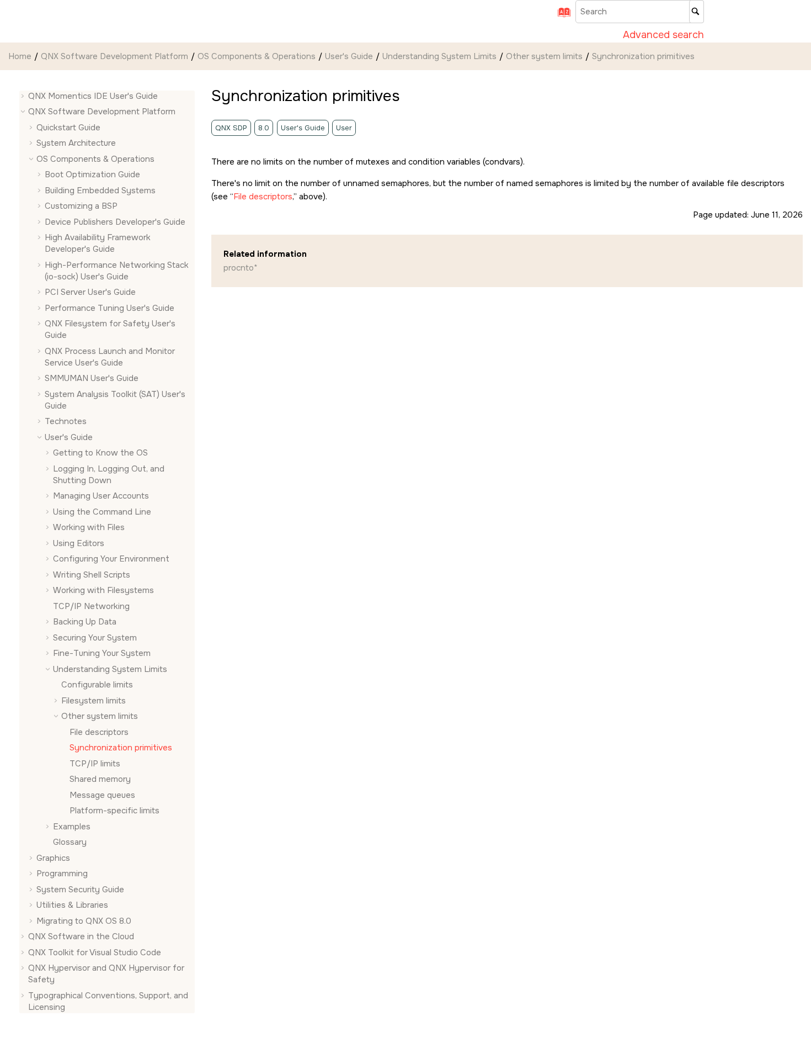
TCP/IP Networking (91, 606)
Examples (71, 826)
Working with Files (89, 527)
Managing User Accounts (101, 496)
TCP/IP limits (95, 763)
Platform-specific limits (114, 811)
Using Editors (78, 543)
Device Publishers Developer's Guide (115, 221)
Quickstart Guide (68, 127)
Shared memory (100, 779)
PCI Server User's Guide (90, 292)
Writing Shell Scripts (91, 574)
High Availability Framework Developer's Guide (98, 243)
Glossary (70, 842)
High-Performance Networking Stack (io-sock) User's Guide (117, 271)
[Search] (696, 11)
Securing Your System (95, 637)
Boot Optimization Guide (92, 175)
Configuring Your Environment (111, 559)
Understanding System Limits (439, 56)
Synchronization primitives (643, 56)
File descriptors (99, 732)
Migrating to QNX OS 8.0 (83, 921)
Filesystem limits (93, 700)
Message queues (102, 795)
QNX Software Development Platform (114, 56)
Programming (62, 874)
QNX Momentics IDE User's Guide (93, 96)
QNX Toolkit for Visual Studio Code (94, 952)
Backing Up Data (84, 622)
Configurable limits (97, 685)
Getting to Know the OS (100, 453)
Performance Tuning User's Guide (109, 308)
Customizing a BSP (81, 206)
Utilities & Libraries (72, 905)
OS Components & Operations (257, 56)
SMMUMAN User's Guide (91, 378)
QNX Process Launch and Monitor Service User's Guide (110, 357)
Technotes (66, 421)
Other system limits (544, 56)
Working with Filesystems (103, 590)
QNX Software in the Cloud (81, 937)
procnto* (240, 267)
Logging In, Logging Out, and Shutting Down (108, 474)
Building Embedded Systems (100, 190)
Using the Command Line (102, 511)
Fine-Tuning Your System (102, 653)
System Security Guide (80, 889)
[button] (23, 96)
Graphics (53, 858)
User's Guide (349, 56)
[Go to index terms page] (560, 16)
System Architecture (76, 143)
